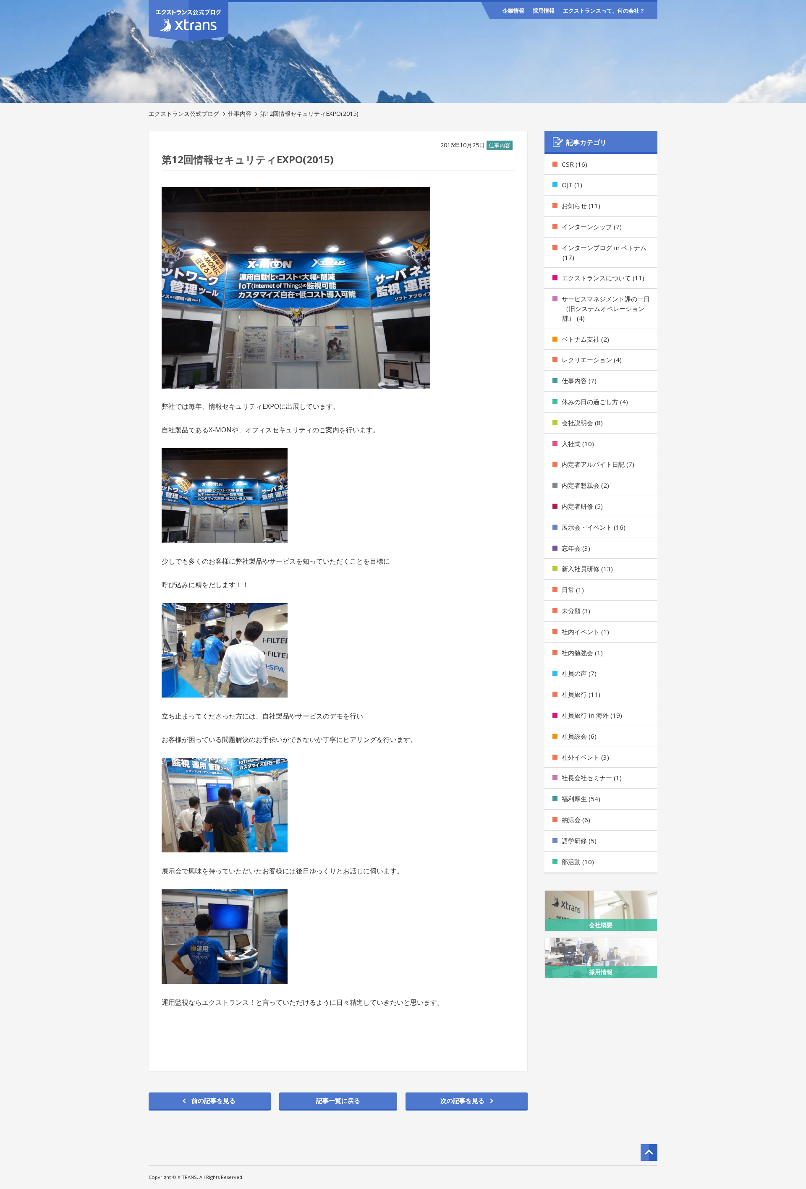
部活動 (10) (578, 861)
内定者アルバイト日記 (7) (598, 464)
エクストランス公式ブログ (184, 114)
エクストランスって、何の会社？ (604, 10)
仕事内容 (239, 114)
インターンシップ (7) (592, 226)
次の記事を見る (462, 1100)
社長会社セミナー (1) (592, 778)
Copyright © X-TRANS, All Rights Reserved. (196, 1177)
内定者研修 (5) (582, 506)
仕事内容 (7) (579, 380)
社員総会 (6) (579, 736)
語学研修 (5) (579, 840)
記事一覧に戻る (338, 1100)
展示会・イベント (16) (593, 527)
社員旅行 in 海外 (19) (592, 715)
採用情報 (544, 10)
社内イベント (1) (585, 631)
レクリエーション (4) (592, 359)
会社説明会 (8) (582, 422)
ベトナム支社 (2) (585, 339)
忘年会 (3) (576, 548)
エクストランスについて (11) (603, 278)
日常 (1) (573, 589)
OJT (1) (572, 184)
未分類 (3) (576, 610)
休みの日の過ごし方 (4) (595, 401)
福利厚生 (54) (581, 798)
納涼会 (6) (576, 819)
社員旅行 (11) (581, 694)
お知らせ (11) (581, 205)
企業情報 (513, 10)
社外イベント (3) (585, 757)
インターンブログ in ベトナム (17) (604, 252)
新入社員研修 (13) (587, 568)
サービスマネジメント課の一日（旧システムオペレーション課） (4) (606, 308)
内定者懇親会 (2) (585, 485)
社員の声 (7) (579, 673)
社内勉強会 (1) (582, 652)
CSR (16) (574, 164)
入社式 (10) (578, 443)
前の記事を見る (213, 1100)
